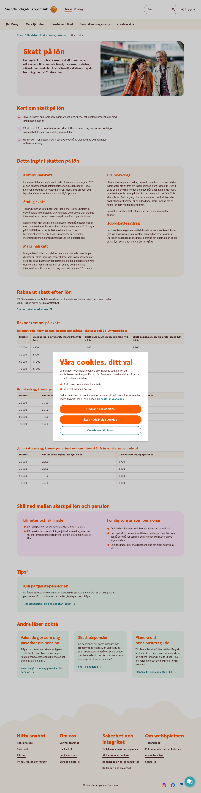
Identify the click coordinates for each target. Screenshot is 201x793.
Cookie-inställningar (100, 430)
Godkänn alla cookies (100, 409)
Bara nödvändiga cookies (100, 420)
